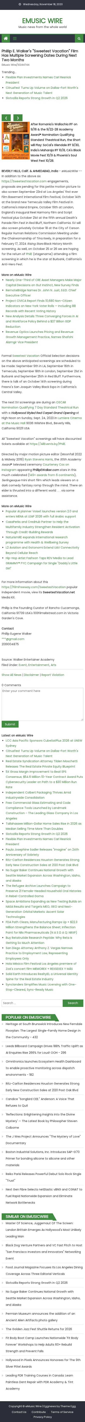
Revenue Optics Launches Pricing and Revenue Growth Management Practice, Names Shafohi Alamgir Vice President (39, 337)
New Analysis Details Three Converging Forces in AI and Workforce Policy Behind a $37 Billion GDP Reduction (42, 321)
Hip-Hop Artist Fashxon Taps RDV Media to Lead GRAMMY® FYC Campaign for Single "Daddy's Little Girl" (42, 563)
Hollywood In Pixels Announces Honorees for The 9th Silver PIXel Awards (43, 1363)
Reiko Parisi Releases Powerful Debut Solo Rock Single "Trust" (43, 1177)
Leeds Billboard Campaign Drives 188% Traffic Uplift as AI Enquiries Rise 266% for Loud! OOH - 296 (44, 1049)
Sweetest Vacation (26, 356)
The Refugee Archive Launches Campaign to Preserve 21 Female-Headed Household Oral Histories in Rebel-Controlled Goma (43, 891)
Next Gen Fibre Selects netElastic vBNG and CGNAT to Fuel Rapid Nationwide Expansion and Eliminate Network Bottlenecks (44, 1196)
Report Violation (52, 675)
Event (23, 665)
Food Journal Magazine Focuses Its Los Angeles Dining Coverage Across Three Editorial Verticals (44, 1270)
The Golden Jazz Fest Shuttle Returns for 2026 (39, 1329)
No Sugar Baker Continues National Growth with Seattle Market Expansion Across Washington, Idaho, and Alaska (43, 875)
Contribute (39, 1412)
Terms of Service (62, 1412)
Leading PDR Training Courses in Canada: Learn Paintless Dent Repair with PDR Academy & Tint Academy (39, 1382)
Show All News (11, 675)
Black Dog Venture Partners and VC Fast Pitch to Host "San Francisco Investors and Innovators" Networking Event (44, 1251)
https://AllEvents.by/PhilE (47, 444)
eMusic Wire (42, 20)
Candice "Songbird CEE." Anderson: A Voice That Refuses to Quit (40, 1102)
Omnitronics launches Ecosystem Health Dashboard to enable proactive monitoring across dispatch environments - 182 (43, 1068)
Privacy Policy (43, 1417)
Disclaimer (31, 675)
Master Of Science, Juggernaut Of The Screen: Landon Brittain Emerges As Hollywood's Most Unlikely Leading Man (43, 1229)
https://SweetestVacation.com (24, 181)
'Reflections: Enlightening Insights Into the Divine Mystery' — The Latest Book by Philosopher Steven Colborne (41, 1121)
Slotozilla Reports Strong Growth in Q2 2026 (37, 98)
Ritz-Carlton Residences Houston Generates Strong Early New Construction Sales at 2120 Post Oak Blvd (42, 1086)
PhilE (29, 254)
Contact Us (19, 1412)
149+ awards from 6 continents (51, 475)
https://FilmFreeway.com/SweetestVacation (34, 587)
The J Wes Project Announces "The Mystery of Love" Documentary (43, 1139)
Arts (53, 665)
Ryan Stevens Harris (39, 459)
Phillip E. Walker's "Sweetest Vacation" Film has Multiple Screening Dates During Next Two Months (40, 55)
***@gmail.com (13, 639)
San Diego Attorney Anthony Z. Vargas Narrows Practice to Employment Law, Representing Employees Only (39, 953)
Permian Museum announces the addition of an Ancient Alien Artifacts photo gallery (40, 1317)
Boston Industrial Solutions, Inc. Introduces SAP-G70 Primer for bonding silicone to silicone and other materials (43, 1158)
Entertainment (38, 665)
